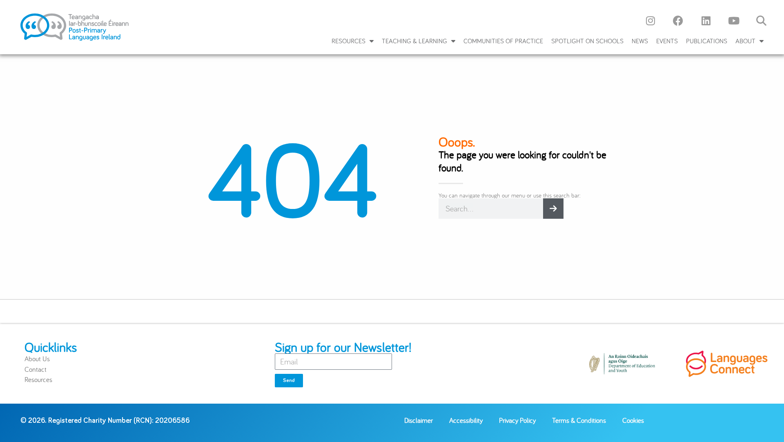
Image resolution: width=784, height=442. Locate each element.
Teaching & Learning (414, 41)
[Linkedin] (706, 20)
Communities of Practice (503, 41)
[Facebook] (678, 20)
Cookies (633, 420)
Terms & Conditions (579, 420)
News (640, 41)
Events (667, 41)
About (745, 41)
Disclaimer (418, 420)
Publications (706, 41)
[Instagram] (650, 20)
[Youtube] (734, 20)
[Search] (553, 208)
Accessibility (466, 420)
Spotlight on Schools (587, 41)
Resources (348, 41)
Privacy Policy (517, 420)
